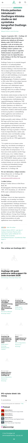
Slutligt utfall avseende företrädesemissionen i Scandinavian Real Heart (13, 237)
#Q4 (22, 309)
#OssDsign (16, 31)
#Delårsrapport (18, 307)
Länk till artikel (11, 227)
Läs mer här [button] (19, 435)
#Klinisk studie (9, 31)
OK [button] (14, 439)
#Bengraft (3, 31)
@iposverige (8, 427)
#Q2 (20, 277)
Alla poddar (4, 425)
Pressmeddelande (18, 7)
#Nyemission (18, 344)
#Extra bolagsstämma (20, 342)
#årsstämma (4, 311)
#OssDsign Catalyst (14, 277)
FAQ (22, 403)
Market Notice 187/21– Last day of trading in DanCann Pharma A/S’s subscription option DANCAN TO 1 (11, 232)
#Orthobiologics (5, 277)
